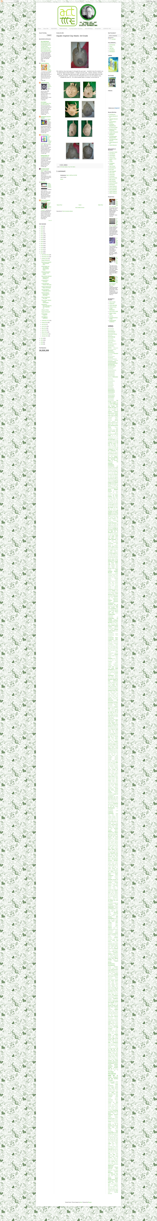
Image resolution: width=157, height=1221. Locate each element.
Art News (112, 479)
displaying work (115, 682)
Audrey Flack (112, 157)
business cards (111, 574)
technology (115, 1110)
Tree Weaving (112, 1140)
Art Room (114, 488)
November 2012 (45, 256)
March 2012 (44, 332)
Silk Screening (114, 1015)
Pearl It (113, 929)
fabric (116, 720)
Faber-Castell (110, 720)
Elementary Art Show (113, 702)
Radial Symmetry (114, 969)
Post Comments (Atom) (67, 211)
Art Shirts (112, 506)
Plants (117, 943)
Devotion (116, 673)
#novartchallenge (112, 361)
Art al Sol (116, 438)
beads (111, 550)
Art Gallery (116, 468)
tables (114, 1089)
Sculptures (115, 998)
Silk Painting (110, 1013)
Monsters (116, 860)
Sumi (112, 1059)
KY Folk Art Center (113, 127)
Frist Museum (112, 114)
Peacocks (110, 929)
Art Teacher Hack (112, 517)
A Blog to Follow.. (45, 310)
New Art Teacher (114, 893)
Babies (116, 546)
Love (113, 827)
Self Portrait (115, 1001)
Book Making (115, 558)
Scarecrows (110, 991)
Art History (116, 471)
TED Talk (115, 1113)
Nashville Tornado (113, 882)
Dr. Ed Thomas (111, 689)
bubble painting (115, 568)
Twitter (113, 1143)
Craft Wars (112, 650)
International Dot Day (113, 796)
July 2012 (44, 324)
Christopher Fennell (112, 164)
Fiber (115, 733)
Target (116, 1096)
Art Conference (112, 450)
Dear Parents (110, 671)
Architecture (110, 434)
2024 (42, 230)
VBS (114, 1154)
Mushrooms (110, 872)
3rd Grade (62, 166)
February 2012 (45, 334)
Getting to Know (112, 307)
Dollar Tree (115, 685)
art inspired (110, 475)
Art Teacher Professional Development (113, 520)
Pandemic (116, 918)
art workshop (115, 533)
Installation (110, 794)
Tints (117, 1131)
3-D (117, 403)
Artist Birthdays (89, 28)
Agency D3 (110, 424)
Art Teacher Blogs (114, 516)
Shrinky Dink (115, 1012)
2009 (42, 342)
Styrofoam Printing (112, 1057)
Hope (109, 784)
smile (114, 1023)
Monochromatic (115, 858)
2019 (42, 239)
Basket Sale (113, 549)
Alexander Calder (113, 152)
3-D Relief (115, 404)
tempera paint (111, 1118)
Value (109, 1153)
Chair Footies (115, 583)
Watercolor (111, 1165)
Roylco (109, 984)
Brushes (109, 568)
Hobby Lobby (115, 780)
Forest (114, 745)
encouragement (111, 711)
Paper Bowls (115, 919)
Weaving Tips (114, 1174)
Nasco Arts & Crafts (113, 311)
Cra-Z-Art (114, 648)
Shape (109, 1008)
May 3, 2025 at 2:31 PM (71, 175)
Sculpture (110, 998)
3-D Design (110, 404)
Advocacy (110, 420)
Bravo (109, 567)
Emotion (116, 709)
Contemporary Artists (113, 644)
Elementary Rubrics (113, 705)
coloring (109, 628)
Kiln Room (115, 806)
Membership (110, 838)
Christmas (116, 592)
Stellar (109, 1045)
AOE (117, 431)
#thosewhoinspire (111, 375)
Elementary (116, 698)
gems (117, 755)
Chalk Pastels (115, 585)
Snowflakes (110, 1026)
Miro (109, 847)
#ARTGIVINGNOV (112, 341)
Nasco (117, 878)
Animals (113, 431)
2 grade (114, 402)
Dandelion (116, 669)
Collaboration (111, 614)
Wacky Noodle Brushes (113, 1160)
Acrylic (116, 413)
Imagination (115, 787)
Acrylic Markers (111, 414)
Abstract (110, 411)
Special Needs (111, 1031)
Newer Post (59, 205)
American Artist (113, 428)
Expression (110, 719)
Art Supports (114, 513)
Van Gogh (115, 1153)
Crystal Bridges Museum (112, 122)
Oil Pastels (110, 900)
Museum (116, 871)
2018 (42, 241)
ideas (113, 785)
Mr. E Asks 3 (112, 865)
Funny (111, 752)
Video (109, 1156)
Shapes (116, 1008)
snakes (116, 1023)
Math (109, 834)
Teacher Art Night (113, 1102)
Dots (111, 687)
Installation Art (115, 794)
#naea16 (116, 360)
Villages (112, 1156)
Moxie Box (114, 864)
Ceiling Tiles (111, 582)
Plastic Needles (114, 945)
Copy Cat (110, 646)
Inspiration (110, 792)
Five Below (115, 740)
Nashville (110, 879)
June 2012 (44, 326)
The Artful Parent (45, 41)
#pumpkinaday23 (111, 371)
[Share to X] (63, 165)
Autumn (109, 546)
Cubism (109, 664)
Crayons (110, 658)
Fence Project (110, 733)
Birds (114, 553)
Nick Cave (110, 896)
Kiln (111, 806)
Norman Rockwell (113, 183)
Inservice (116, 791)
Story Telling (113, 1053)
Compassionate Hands (113, 633)
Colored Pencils (113, 626)
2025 (42, 228)
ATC (117, 543)
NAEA (109, 874)
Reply (61, 179)
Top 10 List (112, 1138)
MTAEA (109, 868)
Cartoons (110, 579)
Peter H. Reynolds (112, 934)
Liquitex (109, 825)
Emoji (113, 709)
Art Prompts (114, 483)
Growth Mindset (115, 773)
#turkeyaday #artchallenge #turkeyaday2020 (111, 380)
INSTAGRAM (112, 45)
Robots (116, 980)
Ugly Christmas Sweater (113, 1147)
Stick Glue (114, 1048)
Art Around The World (112, 441)
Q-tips (113, 968)
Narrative (110, 876)
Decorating (116, 671)
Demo (114, 672)
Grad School (111, 767)
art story (114, 510)
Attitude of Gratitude (113, 545)
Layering (109, 816)
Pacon (116, 908)
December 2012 (45, 254)
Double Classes (115, 687)
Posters (109, 951)
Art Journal (110, 477)
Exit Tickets (115, 716)
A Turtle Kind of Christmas (45, 281)
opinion (116, 905)
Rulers (113, 986)
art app (116, 439)
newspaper (116, 894)
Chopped (112, 592)
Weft (109, 1175)
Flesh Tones (110, 741)
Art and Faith (111, 439)
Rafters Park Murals (49, 120)
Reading (116, 973)
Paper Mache (111, 921)
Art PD (114, 481)
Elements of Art (111, 707)
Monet (109, 858)
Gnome (114, 763)
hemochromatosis (111, 778)
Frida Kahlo (111, 172)
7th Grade (113, 409)
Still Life (113, 1049)
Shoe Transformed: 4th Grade (46, 298)
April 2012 (44, 330)
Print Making (115, 958)
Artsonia (109, 542)
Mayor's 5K (115, 835)
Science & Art (110, 995)
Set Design (110, 1004)
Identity (116, 785)
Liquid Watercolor (114, 824)
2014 (42, 249)
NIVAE (114, 896)
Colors (112, 628)
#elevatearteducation (112, 349)
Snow (109, 1024)
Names (116, 875)
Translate (113, 39)
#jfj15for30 (110, 354)
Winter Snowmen (114, 1183)
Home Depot (115, 781)
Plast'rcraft (110, 944)
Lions (113, 823)
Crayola (111, 316)
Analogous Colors (111, 429)
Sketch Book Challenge (113, 1016)
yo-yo (109, 1192)
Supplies (113, 1082)
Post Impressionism (113, 950)
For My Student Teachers (75, 28)
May (114, 834)
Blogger (90, 1202)
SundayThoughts (111, 1081)
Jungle (109, 803)
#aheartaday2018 (111, 331)
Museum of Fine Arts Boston (112, 130)
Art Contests (110, 453)
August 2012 (45, 322)
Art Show (110, 507)
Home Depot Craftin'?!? (44, 314)
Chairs (109, 585)
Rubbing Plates (114, 984)
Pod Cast (110, 947)
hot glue (112, 784)
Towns (117, 1139)
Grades (116, 767)
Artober (116, 538)
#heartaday (110, 350)
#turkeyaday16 (111, 389)
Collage (110, 619)
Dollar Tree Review (112, 686)
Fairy (112, 725)
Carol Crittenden (114, 576)
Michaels (116, 842)
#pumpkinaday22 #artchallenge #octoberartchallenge (112, 369)
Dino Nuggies (115, 678)
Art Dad (115, 453)
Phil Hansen (112, 184)
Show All (50, 220)
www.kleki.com (110, 1190)
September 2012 (45, 320)
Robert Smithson (113, 186)
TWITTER (111, 48)
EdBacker (110, 698)
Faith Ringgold (112, 171)
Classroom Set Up (113, 604)
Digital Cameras (114, 676)
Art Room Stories (114, 503)
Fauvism (116, 730)
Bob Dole (110, 557)
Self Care (110, 1001)
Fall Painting (115, 727)
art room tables (111, 504)
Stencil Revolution (114, 1045)
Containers (116, 643)
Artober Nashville (112, 539)
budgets (109, 569)
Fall (117, 725)
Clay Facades (111, 607)
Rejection (116, 976)
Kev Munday (110, 805)
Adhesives (110, 417)
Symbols (116, 1088)
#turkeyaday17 (111, 390)
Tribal (109, 1142)
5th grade (114, 407)
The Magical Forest (45, 156)
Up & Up (112, 1151)
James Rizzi (112, 174)
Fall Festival (110, 727)
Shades (112, 1006)
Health (116, 777)
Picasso (116, 937)
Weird (112, 1175)
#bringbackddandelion (112, 343)
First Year (116, 734)
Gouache (116, 766)
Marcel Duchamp (113, 177)
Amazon (116, 427)
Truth (112, 1142)
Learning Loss (115, 817)
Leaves (109, 818)
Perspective (115, 933)
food (114, 744)
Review (112, 980)
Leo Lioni (116, 818)
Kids (115, 805)
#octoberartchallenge (113, 363)
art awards (114, 442)
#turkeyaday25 (111, 400)
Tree (109, 1140)
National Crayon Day (113, 886)
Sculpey (116, 997)
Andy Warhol (112, 153)
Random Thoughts (111, 972)
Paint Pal (113, 911)
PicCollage (110, 939)
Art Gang (114, 470)
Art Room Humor (112, 499)
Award (113, 546)
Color (114, 621)
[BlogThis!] (62, 165)
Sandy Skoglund (113, 191)
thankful (109, 1124)
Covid (111, 647)
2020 (42, 237)
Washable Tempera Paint (113, 1164)
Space (116, 1030)
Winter (109, 1178)
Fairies (109, 725)
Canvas (109, 576)
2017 (42, 243)
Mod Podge (112, 852)
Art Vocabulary (114, 525)
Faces (117, 722)
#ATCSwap (110, 342)
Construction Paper (113, 637)
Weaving (110, 1172)
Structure (112, 1055)
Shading (116, 1006)
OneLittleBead (111, 903)
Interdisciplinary (111, 795)
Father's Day (111, 730)
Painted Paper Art (45, 155)
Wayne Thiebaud (113, 1171)
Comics (116, 630)
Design (116, 672)
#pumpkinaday (111, 364)
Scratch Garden (111, 997)
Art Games (110, 470)
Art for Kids (115, 467)
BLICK (112, 556)
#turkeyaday (115, 376)
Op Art (113, 905)
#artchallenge (111, 337)
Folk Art (111, 744)
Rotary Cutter (115, 983)
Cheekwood (110, 589)
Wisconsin (110, 1186)
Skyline (109, 1019)
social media (113, 1027)
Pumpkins (116, 966)
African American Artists (113, 422)
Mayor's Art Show (113, 837)
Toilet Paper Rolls (111, 1136)
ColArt (117, 612)
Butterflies (116, 574)
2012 (42, 253)
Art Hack (111, 471)
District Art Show (111, 683)
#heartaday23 (110, 353)
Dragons (116, 689)
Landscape (110, 812)
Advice (116, 418)
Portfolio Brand (111, 948)
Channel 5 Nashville (113, 587)
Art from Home (111, 468)
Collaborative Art (113, 618)
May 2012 (44, 328)
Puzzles (109, 968)
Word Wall (110, 1188)
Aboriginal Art (115, 410)
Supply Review (114, 1087)
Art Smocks (113, 509)
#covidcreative (111, 345)
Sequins (116, 1002)
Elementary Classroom (113, 704)
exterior (114, 719)
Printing (110, 959)
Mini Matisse (44, 182)
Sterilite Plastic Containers (112, 321)
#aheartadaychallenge (112, 334)
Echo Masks (115, 697)
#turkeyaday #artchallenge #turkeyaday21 (111, 384)
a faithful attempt (45, 82)
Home (39, 28)
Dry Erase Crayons (112, 691)
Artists (113, 536)
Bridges (113, 567)
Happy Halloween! (46, 260)
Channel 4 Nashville (113, 586)
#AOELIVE (110, 335)
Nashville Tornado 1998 (113, 883)
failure (117, 723)
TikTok (110, 46)
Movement (110, 864)
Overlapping (110, 908)
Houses (116, 784)
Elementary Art (113, 700)
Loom (113, 825)
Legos (112, 818)
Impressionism (110, 788)
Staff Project (115, 1037)
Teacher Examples (113, 1103)
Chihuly (113, 590)
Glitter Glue (113, 762)
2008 (42, 344)
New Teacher (110, 894)
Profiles (109, 966)
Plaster (113, 944)
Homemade (116, 783)
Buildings (110, 571)
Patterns (110, 928)
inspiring (116, 792)
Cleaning (112, 610)
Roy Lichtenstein (113, 189)
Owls (114, 908)
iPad (109, 798)
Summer (116, 1059)
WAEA (109, 1161)
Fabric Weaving (111, 722)
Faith (114, 725)
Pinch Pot (115, 940)
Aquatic (66, 166)
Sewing (109, 1005)
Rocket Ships (111, 981)
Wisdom (113, 1186)
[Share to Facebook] (65, 165)
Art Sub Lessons (45, 134)
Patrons (116, 926)
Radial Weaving (111, 970)
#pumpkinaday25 (111, 372)
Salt (115, 987)
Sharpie (116, 1009)
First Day (112, 734)
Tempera (110, 1114)
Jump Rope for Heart (114, 802)
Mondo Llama (111, 857)
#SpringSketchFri (111, 374)
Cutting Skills (111, 666)
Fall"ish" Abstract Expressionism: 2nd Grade (46, 294)
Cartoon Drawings (113, 578)
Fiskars (112, 737)
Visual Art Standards (113, 1158)
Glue (116, 762)
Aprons (109, 432)
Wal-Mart (113, 1161)
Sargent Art (111, 303)
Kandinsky (115, 803)
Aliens (109, 425)
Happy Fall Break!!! (46, 311)
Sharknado (110, 1009)
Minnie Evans (115, 846)
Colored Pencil (114, 625)
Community (110, 632)
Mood (113, 863)
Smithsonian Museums (112, 134)
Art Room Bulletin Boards (113, 489)
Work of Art (115, 1188)
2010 (42, 340)
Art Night (116, 479)
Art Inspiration (115, 474)
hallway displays (111, 776)
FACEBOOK (112, 50)
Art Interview (115, 475)
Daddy (112, 668)
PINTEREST (112, 51)
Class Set (110, 597)
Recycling (115, 975)
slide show (113, 1019)
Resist (116, 977)
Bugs (117, 569)
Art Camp (114, 445)
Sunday (116, 1066)
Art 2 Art (114, 436)
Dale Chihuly (112, 166)
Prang (114, 954)
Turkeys (116, 1142)
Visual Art (115, 1157)
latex (81, 1202)
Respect (109, 979)
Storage (109, 1052)
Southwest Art (111, 1030)
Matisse (111, 834)
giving (117, 760)
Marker (116, 829)
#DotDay (110, 347)
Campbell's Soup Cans (113, 575)
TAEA (112, 1092)
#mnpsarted (110, 360)
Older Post (100, 205)
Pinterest (110, 941)
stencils (109, 1046)
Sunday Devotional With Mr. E (113, 1073)
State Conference (113, 1042)
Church (109, 593)
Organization (111, 907)
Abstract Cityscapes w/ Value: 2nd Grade (46, 273)
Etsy (112, 716)
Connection (110, 636)
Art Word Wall (115, 532)
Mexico (112, 842)
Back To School (115, 547)
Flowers (116, 741)
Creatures (110, 661)
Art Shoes (116, 506)
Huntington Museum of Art (112, 125)
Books (109, 560)
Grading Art (115, 769)
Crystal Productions (112, 309)
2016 (42, 245)
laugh (117, 814)
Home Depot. (110, 783)
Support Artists (111, 1088)
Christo (111, 161)
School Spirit (111, 994)
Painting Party (115, 915)
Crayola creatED (111, 655)
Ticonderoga (110, 1131)
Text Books (112, 1120)
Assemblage (115, 542)
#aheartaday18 (111, 328)
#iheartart (116, 353)
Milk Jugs (114, 845)
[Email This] (60, 165)
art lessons (115, 477)
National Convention (113, 885)
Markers (110, 831)
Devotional (111, 675)
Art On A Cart (110, 481)
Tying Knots (115, 1146)
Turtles (109, 1143)
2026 (42, 226)
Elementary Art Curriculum (113, 701)
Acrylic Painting (114, 415)
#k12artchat (110, 357)
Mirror (112, 847)
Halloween (116, 774)
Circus (112, 596)
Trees (117, 1140)
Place (114, 943)
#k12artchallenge (111, 356)
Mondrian (116, 857)
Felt (113, 731)
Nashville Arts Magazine (113, 881)
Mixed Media (111, 849)
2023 (42, 232)
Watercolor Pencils (113, 1167)
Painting (116, 912)
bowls (117, 565)
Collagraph (116, 619)
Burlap (116, 572)
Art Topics (114, 524)
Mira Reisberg (112, 181)
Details (109, 673)
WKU (117, 1186)
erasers (114, 715)
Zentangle (110, 1193)
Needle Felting (111, 890)
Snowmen (115, 1026)
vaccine (116, 1151)
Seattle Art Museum (113, 132)
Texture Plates (115, 1121)
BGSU (111, 553)
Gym (109, 774)
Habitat (112, 774)
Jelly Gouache (114, 799)
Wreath (113, 1189)
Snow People (115, 1024)
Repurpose (110, 977)
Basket (109, 549)
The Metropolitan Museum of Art (113, 137)
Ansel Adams (112, 155)
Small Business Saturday (113, 1020)
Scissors (116, 995)
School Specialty (113, 305)
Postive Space (115, 951)
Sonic (117, 1028)
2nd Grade (113, 403)
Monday (112, 854)
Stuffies (113, 1056)
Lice (115, 820)
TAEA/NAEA (54, 28)
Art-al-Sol (110, 535)
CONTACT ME (107, 28)
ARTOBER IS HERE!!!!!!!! (45, 317)
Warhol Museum (113, 145)
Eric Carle (111, 169)
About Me (45, 28)
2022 (42, 233)
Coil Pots (111, 612)
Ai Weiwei (116, 424)
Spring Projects (113, 1034)
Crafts (116, 651)
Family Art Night (114, 729)
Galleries (114, 752)
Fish (71, 166)
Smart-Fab (110, 1023)
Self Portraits (111, 1002)
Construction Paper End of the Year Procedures (113, 642)
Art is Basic (43, 102)
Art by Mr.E (98, 28)
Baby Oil (109, 547)
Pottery (109, 952)
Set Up (116, 1004)
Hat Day (113, 777)
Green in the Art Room (113, 770)
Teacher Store (111, 1109)
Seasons (110, 999)
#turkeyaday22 (111, 397)
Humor (109, 785)
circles (113, 594)
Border (114, 561)
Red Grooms (111, 976)
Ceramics (110, 583)
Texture (109, 1121)
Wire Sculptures (113, 1185)
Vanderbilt (110, 1154)
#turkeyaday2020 (111, 394)
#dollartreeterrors (111, 346)
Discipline (110, 682)
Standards (110, 1038)
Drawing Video (115, 690)
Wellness (116, 1175)
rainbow (116, 970)
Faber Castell (112, 302)
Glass (109, 762)
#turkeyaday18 (111, 392)
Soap (109, 1027)
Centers (116, 582)
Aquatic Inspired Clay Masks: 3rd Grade (46, 287)
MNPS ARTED (63, 28)
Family (109, 729)
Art (114, 434)
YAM (114, 1190)
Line (115, 821)
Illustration (110, 787)
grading (109, 769)
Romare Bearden (113, 188)
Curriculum (116, 665)
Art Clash (116, 449)
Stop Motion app (114, 1050)
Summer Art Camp (113, 1060)
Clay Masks (113, 608)
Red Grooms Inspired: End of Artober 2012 (46, 263)
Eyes (117, 719)
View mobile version (79, 207)
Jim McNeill (111, 176)
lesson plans (110, 820)
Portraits (116, 948)
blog (115, 556)
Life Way (112, 821)
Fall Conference (115, 726)
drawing (110, 690)
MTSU (113, 868)
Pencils (116, 932)
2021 (42, 235)
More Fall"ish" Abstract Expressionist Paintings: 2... (46, 277)
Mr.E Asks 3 (115, 867)
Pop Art (116, 947)
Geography (110, 756)
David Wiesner (112, 167)
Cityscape (115, 596)
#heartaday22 (111, 352)
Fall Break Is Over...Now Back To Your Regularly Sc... (46, 306)
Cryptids (116, 662)
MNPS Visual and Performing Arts (113, 851)
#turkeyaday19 (111, 393)
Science (116, 994)
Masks (74, 166)
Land (117, 810)
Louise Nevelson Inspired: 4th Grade (46, 284)
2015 (42, 247)
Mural (112, 871)
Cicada (113, 593)
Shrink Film (110, 1012)
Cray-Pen (110, 654)
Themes (109, 1128)
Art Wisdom (114, 527)
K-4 (112, 803)
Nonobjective (115, 897)
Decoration (110, 672)
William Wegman (113, 193)
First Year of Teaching (113, 736)
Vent (117, 1154)
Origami (116, 907)
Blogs (117, 556)
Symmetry (110, 1089)
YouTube (116, 1192)
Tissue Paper (111, 1132)
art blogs (113, 443)
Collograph (110, 621)
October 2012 (45, 258)
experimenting (111, 718)
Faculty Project (111, 723)
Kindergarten (111, 807)
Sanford (112, 988)
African (116, 420)
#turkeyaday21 (111, 396)
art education (115, 457)
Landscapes (111, 813)
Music (114, 872)
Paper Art (110, 919)
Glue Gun (110, 763)
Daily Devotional (113, 669)
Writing (116, 1189)
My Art (116, 872)
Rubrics (109, 986)
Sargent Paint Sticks (114, 990)
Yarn (117, 1190)
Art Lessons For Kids (112, 478)
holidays (109, 781)
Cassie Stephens (45, 63)
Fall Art (109, 726)
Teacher (109, 1098)
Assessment (110, 543)
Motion (116, 863)
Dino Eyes (110, 678)
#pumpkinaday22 (112, 365)
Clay (69, 166)
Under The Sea (113, 1150)
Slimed (116, 1019)
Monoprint (110, 860)
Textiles (116, 1120)
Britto (117, 567)
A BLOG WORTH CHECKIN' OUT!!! (46, 290)
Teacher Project (114, 1107)
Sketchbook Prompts (113, 1017)
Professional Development (111, 964)
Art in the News (112, 472)
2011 (42, 338)
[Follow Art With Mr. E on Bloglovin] (114, 108)
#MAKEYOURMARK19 (112, 359)
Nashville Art (115, 879)
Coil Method (115, 611)
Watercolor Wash (113, 1168)
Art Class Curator (45, 168)
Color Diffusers (115, 622)
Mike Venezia (112, 179)
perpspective (110, 933)
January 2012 (45, 336)
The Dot (114, 1125)
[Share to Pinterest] (66, 165)
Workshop (110, 1189)
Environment (110, 715)
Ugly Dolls (110, 1149)
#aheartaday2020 (111, 332)
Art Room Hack (114, 497)
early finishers (111, 693)
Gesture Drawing (111, 760)
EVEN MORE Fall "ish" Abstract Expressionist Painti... (45, 268)
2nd (109, 403)
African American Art (113, 421)
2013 (42, 251)
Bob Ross (114, 557)
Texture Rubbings (113, 1123)
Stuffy (117, 1056)
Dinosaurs (115, 680)
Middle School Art (111, 843)
